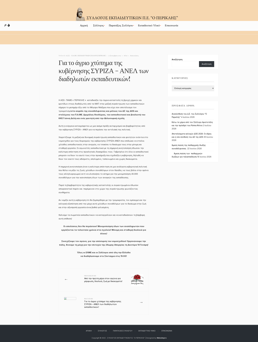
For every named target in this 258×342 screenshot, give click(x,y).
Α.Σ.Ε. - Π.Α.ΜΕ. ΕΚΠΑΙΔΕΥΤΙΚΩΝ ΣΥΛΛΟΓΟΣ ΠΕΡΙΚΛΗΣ (86, 56)
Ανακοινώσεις (134, 56)
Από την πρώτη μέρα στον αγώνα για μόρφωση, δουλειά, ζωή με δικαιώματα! (103, 278)
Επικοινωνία (171, 25)
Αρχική (84, 25)
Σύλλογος (98, 25)
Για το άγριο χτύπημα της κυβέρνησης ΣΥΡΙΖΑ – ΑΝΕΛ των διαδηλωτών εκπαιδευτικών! (102, 303)
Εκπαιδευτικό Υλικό (149, 25)
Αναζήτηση (177, 59)
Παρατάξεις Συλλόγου (121, 25)
